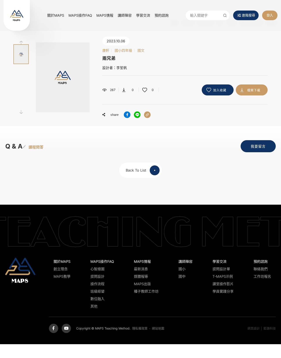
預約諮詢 (162, 15)
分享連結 (147, 114)
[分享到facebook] (127, 114)
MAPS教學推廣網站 (17, 15)
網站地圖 (158, 328)
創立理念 (61, 269)
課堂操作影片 (223, 284)
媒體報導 (141, 276)
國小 (182, 269)
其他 (93, 306)
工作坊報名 (262, 276)
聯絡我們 (261, 269)
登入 (270, 15)
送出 (225, 15)
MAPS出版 (142, 284)
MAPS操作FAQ (80, 15)
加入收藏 (219, 90)
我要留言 (258, 146)
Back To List (136, 170)
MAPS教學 (62, 276)
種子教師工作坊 (146, 291)
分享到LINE (137, 114)
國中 (182, 276)
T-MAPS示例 (223, 276)
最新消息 (141, 269)
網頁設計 (253, 328)
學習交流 (143, 15)
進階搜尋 (248, 15)
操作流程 (97, 284)
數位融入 (97, 299)
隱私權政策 (140, 328)
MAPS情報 (104, 15)
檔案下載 (253, 90)
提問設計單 (221, 269)
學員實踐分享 (223, 291)
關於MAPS (55, 15)
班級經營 (97, 291)
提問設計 (97, 276)
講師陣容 (125, 15)
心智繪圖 (97, 269)
